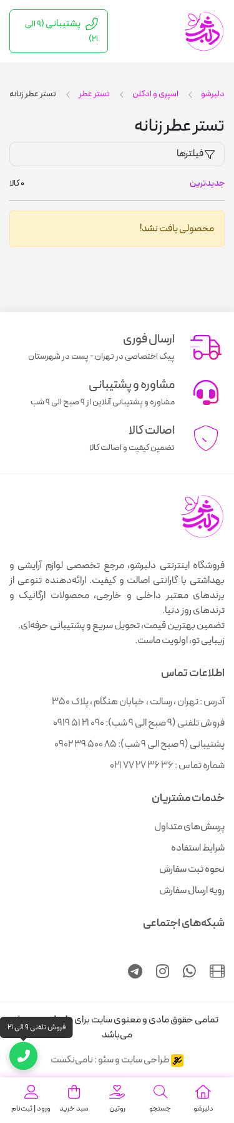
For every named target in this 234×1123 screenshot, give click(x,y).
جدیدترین (207, 183)
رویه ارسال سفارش (192, 890)
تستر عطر (94, 94)
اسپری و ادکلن (155, 94)
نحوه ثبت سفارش (192, 869)
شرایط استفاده (198, 848)
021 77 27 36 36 (141, 765)
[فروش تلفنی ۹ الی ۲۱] (23, 1056)
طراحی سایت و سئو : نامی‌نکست (111, 1059)
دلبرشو (213, 94)
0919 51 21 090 (78, 723)
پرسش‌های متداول (189, 826)
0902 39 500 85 (85, 744)
